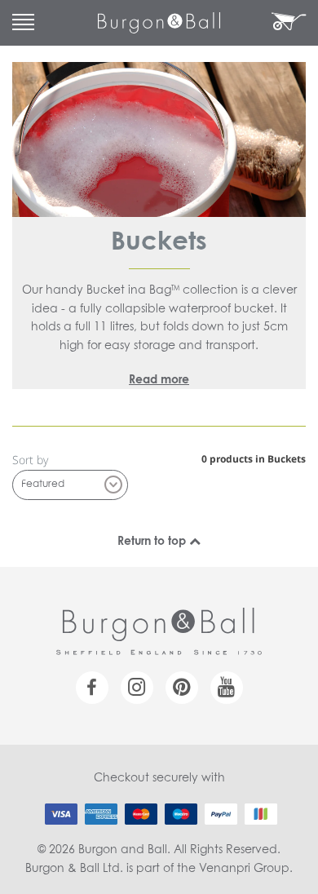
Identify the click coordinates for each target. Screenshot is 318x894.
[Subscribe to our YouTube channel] (226, 687)
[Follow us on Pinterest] (182, 687)
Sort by (30, 459)
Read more (159, 380)
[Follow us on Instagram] (137, 687)
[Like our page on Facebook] (92, 687)
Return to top (153, 541)
